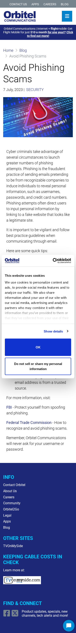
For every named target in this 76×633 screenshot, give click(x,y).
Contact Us (18, 4)
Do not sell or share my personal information (38, 366)
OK (38, 347)
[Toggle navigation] (67, 16)
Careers (49, 4)
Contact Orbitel (14, 485)
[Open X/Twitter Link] (15, 615)
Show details (53, 331)
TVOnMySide (13, 546)
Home (8, 50)
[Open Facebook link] (7, 615)
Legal (7, 515)
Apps (35, 4)
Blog (65, 4)
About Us (10, 491)
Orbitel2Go (11, 509)
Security (35, 89)
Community (11, 503)
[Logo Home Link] (20, 16)
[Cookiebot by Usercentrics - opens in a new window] (53, 260)
